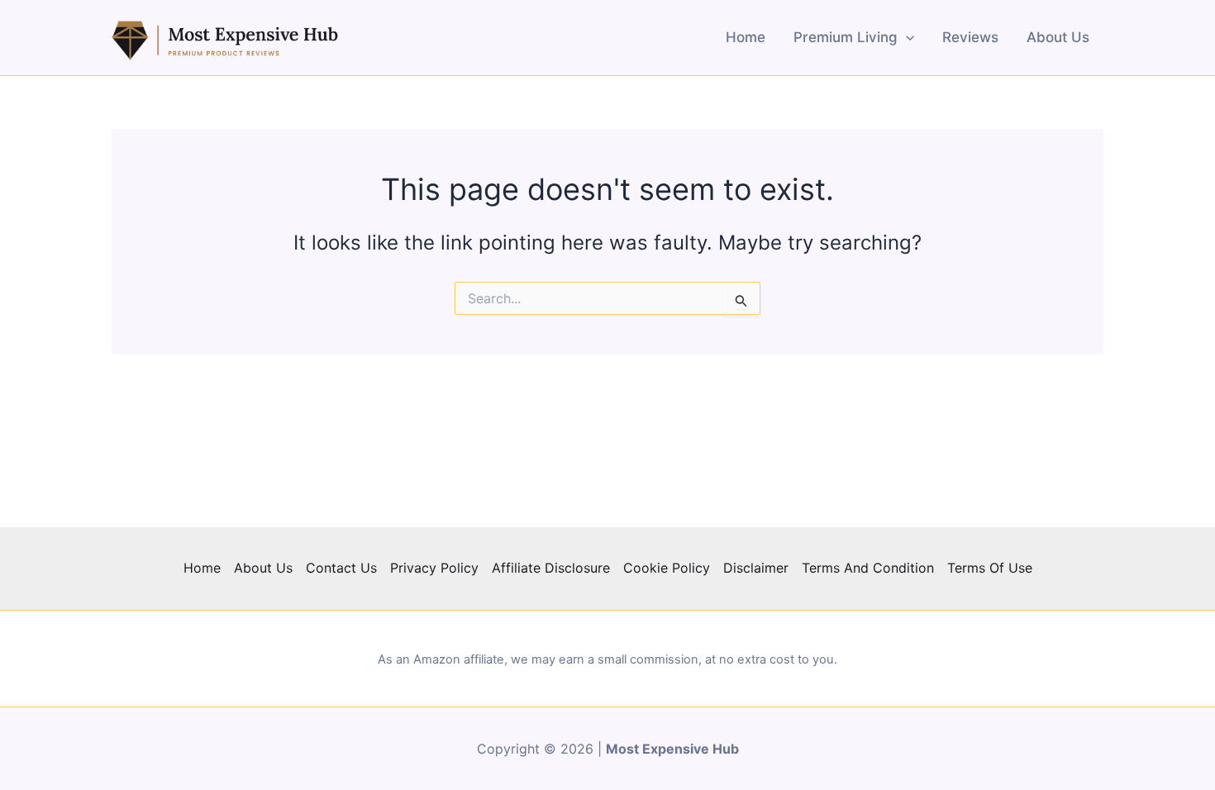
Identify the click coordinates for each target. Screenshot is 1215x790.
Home (745, 37)
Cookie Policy (666, 567)
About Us (1058, 37)
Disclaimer (756, 567)
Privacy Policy (434, 567)
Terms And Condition (868, 567)
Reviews (970, 37)
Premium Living (845, 37)
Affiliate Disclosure (551, 567)
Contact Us (341, 567)
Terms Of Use (989, 567)
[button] (906, 37)
